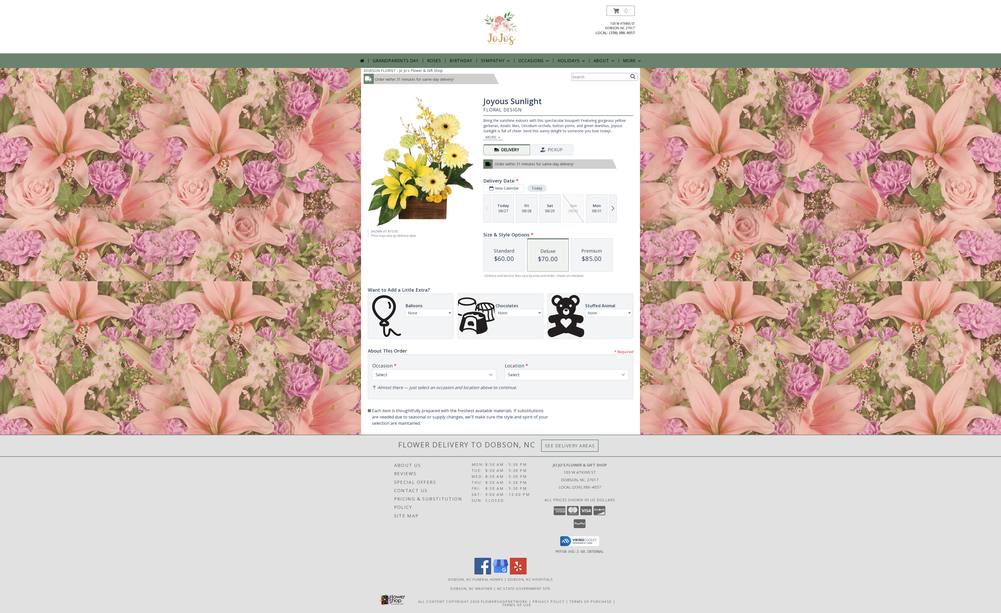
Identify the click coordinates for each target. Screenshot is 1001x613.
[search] (633, 76)
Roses (434, 61)
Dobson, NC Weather (471, 588)
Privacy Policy (549, 601)
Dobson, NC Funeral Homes (475, 579)
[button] (621, 11)
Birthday (461, 61)
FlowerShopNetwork (504, 601)
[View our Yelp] (518, 573)
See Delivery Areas (570, 446)
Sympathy (493, 61)
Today (537, 188)
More (629, 61)
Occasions (531, 61)
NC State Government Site (524, 588)
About (601, 61)
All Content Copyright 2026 (449, 601)
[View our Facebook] (482, 573)
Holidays (568, 61)
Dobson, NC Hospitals (530, 579)
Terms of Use (516, 605)
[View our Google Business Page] (500, 573)
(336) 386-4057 (622, 32)
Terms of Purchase (591, 601)
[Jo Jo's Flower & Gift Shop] (500, 29)
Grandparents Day (396, 61)
